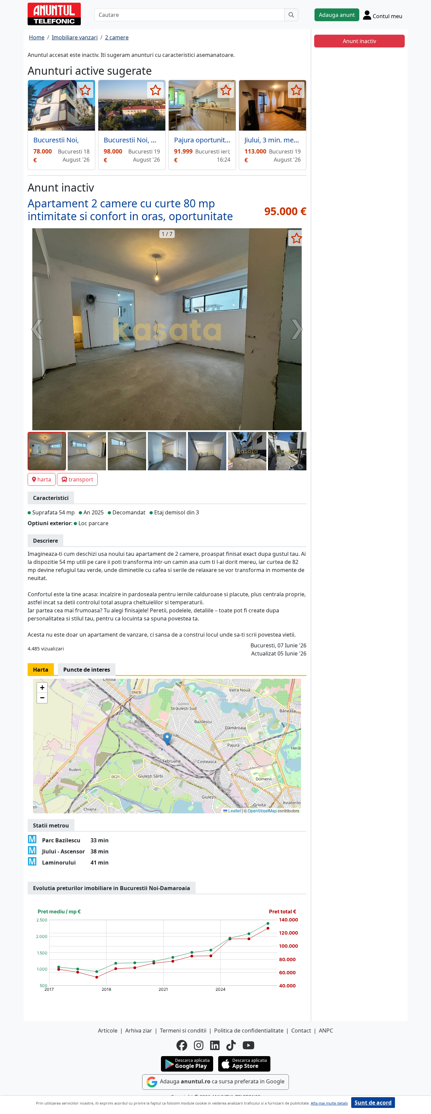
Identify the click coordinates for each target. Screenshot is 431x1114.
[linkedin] (215, 1045)
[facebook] (181, 1045)
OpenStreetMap (262, 810)
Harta (40, 669)
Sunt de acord (373, 1102)
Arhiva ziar (138, 1030)
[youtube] (248, 1045)
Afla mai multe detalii (329, 1103)
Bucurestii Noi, (56, 139)
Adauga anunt (337, 15)
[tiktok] (231, 1045)
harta (44, 479)
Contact (301, 1030)
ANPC (326, 1030)
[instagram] (198, 1045)
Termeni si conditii (183, 1030)
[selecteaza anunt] (85, 90)
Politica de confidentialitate (249, 1030)
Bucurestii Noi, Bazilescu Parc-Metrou (162, 139)
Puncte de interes (86, 669)
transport (81, 479)
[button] (167, 739)
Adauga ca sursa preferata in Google (222, 1081)
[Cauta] (291, 14)
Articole (108, 1030)
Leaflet (234, 810)
